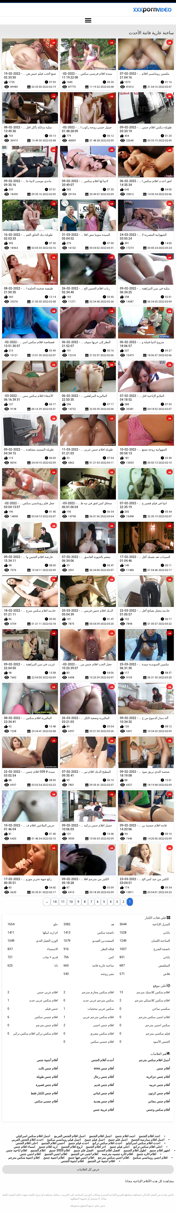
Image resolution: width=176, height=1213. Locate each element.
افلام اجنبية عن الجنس (101, 1161)
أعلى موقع (160, 986)
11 (63, 901)
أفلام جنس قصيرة (47, 1085)
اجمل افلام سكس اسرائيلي (33, 1136)
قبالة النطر (89, 949)
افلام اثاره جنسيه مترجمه (117, 1154)
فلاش (145, 974)
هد (89, 924)
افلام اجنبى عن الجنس (84, 1154)
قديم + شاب (33, 957)
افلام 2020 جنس (59, 1150)
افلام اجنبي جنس (30, 1154)
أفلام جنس (163, 1068)
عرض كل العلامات (88, 1169)
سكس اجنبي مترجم (145, 1025)
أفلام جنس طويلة (47, 1076)
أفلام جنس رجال (104, 1076)
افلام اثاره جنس (146, 1154)
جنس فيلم (33, 1008)
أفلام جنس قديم (104, 1085)
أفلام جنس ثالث (48, 1068)
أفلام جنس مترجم (33, 1025)
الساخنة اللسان (145, 940)
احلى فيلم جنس (119, 1146)
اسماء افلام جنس (24, 1146)
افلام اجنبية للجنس (72, 1161)
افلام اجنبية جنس (53, 1157)
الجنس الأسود (145, 1041)
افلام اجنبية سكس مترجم (24, 1157)
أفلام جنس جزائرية (158, 1076)
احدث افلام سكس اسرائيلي (143, 1143)
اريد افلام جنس (48, 1146)
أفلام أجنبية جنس (47, 1060)
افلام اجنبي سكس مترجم (113, 1157)
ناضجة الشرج (145, 949)
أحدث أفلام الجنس (102, 1060)
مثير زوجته (89, 974)
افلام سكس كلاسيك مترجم (145, 992)
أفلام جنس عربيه (159, 1085)
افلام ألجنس (38, 1150)
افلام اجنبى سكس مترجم (145, 1017)
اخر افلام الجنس (96, 1146)
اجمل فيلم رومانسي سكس (64, 1139)
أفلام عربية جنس (103, 1109)
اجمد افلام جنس (125, 1136)
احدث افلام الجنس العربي (27, 1139)
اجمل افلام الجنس (100, 1136)
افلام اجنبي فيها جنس (81, 1157)
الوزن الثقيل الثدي (33, 940)
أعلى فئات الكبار (156, 918)
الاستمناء (33, 949)
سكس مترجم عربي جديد (89, 1000)
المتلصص (145, 965)
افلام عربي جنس (33, 992)
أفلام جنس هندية (104, 1101)
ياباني (145, 932)
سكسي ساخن (145, 1008)
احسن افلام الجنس (53, 1143)
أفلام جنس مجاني (159, 1101)
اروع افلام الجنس (71, 1146)
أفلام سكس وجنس (158, 1109)
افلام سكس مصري (89, 1033)
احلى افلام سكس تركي (147, 1146)
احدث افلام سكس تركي (107, 1143)
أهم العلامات (158, 1054)
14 (54, 901)
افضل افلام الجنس (108, 1150)
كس (89, 957)
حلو (33, 924)
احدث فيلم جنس (78, 1143)
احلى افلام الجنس (27, 1143)
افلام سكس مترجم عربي (89, 1017)
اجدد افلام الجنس (149, 1136)
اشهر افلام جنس (160, 1150)
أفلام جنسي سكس (46, 1101)
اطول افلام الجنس (135, 1150)
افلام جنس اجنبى (89, 1025)
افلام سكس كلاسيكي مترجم (145, 1000)
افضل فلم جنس (83, 1150)
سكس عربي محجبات (89, 1008)
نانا (33, 965)
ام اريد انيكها (33, 932)
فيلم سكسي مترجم (145, 1033)
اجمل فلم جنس (117, 1139)
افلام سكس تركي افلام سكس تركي (33, 1033)
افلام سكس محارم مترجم (89, 992)
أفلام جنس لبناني (103, 1093)
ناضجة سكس (89, 932)
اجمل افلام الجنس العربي (69, 1136)
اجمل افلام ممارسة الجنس (147, 1139)
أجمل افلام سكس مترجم (154, 1060)
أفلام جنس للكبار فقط (44, 1093)
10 (71, 901)
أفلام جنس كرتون (159, 1093)
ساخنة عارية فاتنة (89, 965)
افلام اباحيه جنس (16, 1150)
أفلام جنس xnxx (104, 1068)
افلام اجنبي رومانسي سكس (150, 1157)
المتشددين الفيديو (89, 940)
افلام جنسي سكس (33, 1017)
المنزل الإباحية (145, 924)
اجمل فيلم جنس (95, 1139)
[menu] (88, 20)
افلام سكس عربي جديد (33, 1000)
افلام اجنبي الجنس (55, 1154)
